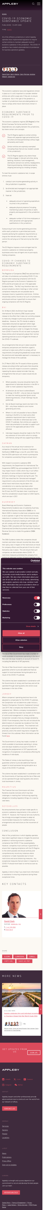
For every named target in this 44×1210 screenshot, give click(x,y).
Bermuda (14, 924)
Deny (21, 647)
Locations (5, 1138)
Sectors (5, 1130)
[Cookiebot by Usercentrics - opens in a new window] (30, 561)
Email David (9, 930)
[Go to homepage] (10, 4)
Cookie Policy (6, 1203)
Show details (31, 626)
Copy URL (9, 961)
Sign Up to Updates (9, 1165)
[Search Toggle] (33, 4)
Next (41, 914)
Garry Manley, (15, 74)
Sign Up (34, 1052)
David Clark (9, 921)
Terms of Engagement (19, 1203)
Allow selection (21, 640)
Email (32, 956)
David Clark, (6, 74)
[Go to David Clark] (22, 904)
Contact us (9, 1108)
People (4, 1134)
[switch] (37, 604)
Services (5, 1126)
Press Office (6, 1161)
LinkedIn (20, 956)
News (4, 14)
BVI (20, 924)
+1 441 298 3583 (10, 927)
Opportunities (11, 1192)
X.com (7, 956)
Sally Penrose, (25, 74)
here (8, 736)
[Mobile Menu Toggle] (38, 4)
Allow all (21, 633)
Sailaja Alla (11, 77)
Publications (6, 1157)
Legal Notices (12, 1205)
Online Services (22, 1205)
